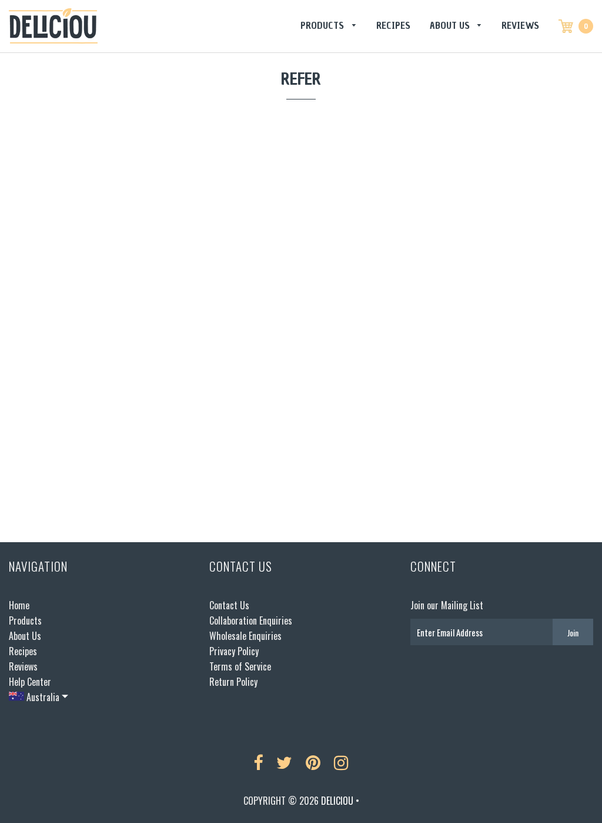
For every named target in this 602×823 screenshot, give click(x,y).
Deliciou (337, 801)
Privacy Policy (234, 651)
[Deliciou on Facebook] (258, 763)
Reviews (520, 25)
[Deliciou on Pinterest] (313, 763)
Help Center (30, 682)
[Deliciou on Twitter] (284, 763)
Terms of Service (240, 666)
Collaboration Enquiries (250, 620)
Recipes (393, 25)
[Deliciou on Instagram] (341, 763)
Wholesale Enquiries (245, 636)
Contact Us (229, 605)
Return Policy (233, 682)
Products (323, 25)
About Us (451, 25)
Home (19, 605)
